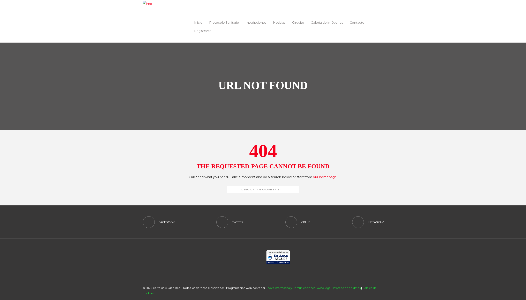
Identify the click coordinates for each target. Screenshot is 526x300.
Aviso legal (324, 288)
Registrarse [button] (202, 31)
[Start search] (230, 189)
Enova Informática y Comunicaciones (290, 288)
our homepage (325, 177)
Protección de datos (347, 288)
